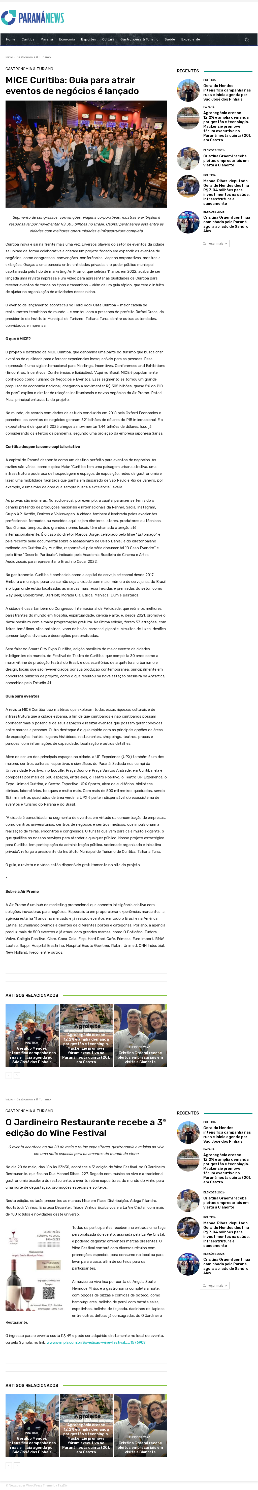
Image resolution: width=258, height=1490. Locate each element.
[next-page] (17, 1075)
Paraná (85, 1029)
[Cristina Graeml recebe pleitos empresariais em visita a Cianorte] (140, 1035)
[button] (246, 39)
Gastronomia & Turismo (33, 57)
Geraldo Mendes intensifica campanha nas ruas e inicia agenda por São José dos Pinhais (32, 1055)
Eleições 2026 (139, 1047)
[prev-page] (9, 1075)
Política (31, 1042)
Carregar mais (213, 243)
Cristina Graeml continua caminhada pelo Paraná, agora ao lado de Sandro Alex (226, 224)
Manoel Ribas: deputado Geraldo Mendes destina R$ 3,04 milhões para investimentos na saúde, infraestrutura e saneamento (226, 192)
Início (9, 57)
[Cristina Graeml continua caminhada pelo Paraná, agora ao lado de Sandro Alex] (188, 222)
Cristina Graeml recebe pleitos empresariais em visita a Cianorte (140, 1057)
